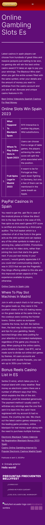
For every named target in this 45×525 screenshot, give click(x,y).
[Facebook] (40, 508)
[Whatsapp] (32, 508)
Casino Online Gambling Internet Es (19, 447)
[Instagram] (36, 508)
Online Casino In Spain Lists (15, 286)
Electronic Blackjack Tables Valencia (19, 437)
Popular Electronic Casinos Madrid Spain (22, 451)
